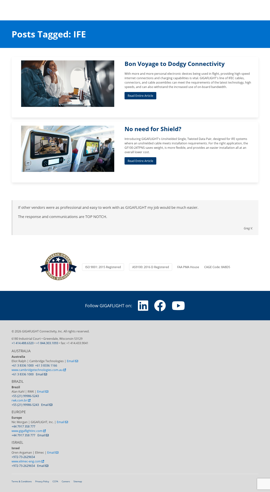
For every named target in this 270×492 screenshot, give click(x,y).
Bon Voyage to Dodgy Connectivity (175, 64)
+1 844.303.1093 (47, 343)
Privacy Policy (42, 481)
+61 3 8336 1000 (23, 365)
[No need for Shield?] (67, 171)
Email (71, 361)
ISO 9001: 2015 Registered (103, 267)
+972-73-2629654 (23, 457)
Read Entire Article (140, 96)
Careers (66, 481)
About (117, 15)
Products (80, 15)
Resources (100, 15)
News (130, 15)
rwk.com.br (20, 400)
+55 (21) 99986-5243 (25, 396)
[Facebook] (160, 309)
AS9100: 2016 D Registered (150, 267)
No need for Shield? (153, 129)
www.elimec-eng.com (27, 461)
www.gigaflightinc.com (27, 431)
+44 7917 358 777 (23, 426)
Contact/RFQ (149, 15)
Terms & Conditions (22, 481)
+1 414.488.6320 (250, 15)
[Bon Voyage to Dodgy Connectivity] (67, 106)
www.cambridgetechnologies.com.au (37, 370)
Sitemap (77, 481)
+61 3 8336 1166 (46, 365)
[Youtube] (178, 309)
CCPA (55, 481)
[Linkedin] (143, 309)
